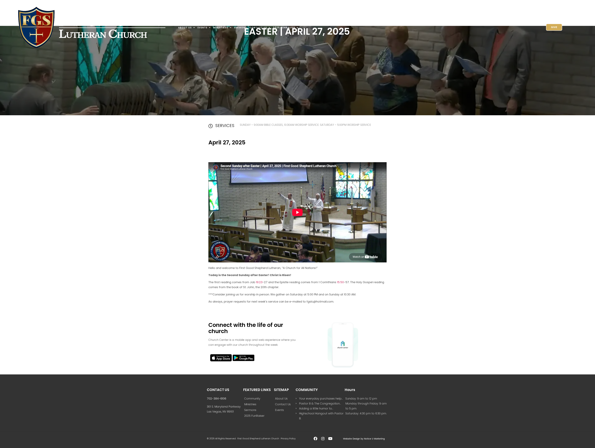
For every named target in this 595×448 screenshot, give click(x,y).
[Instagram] (323, 438)
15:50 (340, 282)
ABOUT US (185, 27)
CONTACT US (258, 27)
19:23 (259, 282)
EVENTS (202, 27)
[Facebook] (315, 438)
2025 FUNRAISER (284, 27)
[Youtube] (330, 438)
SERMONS (240, 27)
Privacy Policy (288, 438)
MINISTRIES (220, 27)
